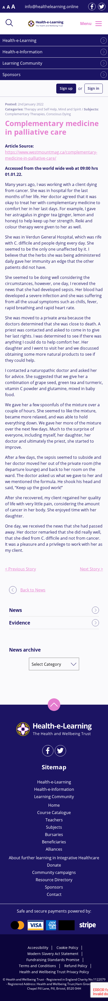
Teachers (54, 820)
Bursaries (54, 834)
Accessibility (38, 947)
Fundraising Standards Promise (52, 959)
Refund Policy (75, 965)
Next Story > (91, 569)
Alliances (54, 849)
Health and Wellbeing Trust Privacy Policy (54, 971)
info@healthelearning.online (51, 6)
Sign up (66, 88)
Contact (54, 894)
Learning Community (22, 63)
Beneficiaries (54, 842)
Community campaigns (54, 872)
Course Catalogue (54, 812)
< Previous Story (20, 569)
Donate (54, 865)
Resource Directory (54, 880)
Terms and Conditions (37, 965)
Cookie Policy (67, 947)
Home (54, 805)
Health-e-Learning (19, 40)
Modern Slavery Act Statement (52, 953)
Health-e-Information (22, 52)
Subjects (54, 827)
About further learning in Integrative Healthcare (54, 858)
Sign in (93, 88)
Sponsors (12, 74)
